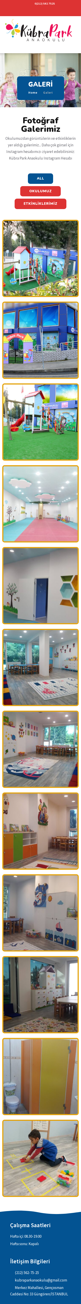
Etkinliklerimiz (40, 203)
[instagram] (40, 11)
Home (32, 92)
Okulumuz (40, 191)
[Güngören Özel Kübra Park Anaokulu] (40, 31)
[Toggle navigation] (5, 49)
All (40, 178)
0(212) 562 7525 (45, 3)
